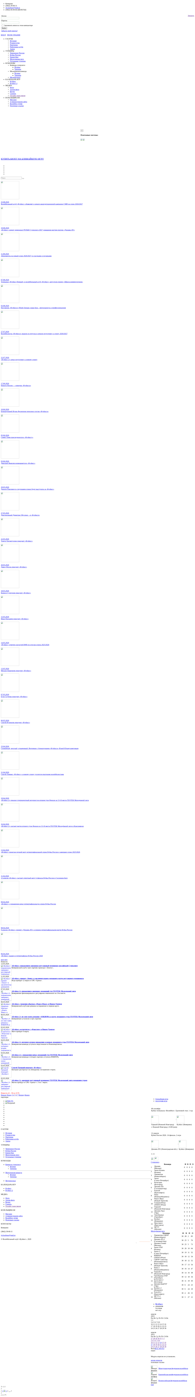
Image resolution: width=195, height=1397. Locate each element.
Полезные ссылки (17, 106)
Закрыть (191, 16)
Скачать (13, 94)
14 (161, 1342)
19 (156, 1344)
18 (154, 1344)
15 (163, 1342)
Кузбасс (13, 81)
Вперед (21, 1095)
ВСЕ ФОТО (159, 1349)
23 (165, 1344)
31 (161, 1338)
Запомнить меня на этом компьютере (18, 25)
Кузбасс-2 (13, 83)
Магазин (13, 100)
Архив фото (14, 90)
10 (152, 1342)
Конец (27, 1095)
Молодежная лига (17, 59)
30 (158, 1338)
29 (156, 1338)
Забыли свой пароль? (9, 31)
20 (158, 1344)
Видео (12, 92)
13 (158, 1342)
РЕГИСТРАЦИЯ (13, 35)
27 (152, 1338)
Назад (9, 1095)
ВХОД (3, 35)
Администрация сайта (18, 102)
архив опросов (156, 1360)
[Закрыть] (9, 1391)
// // (4, 1391)
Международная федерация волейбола (173, 1368)
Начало (3, 1095)
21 (161, 1344)
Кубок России (15, 55)
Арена (12, 49)
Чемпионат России (17, 53)
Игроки (17, 67)
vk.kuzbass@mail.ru (12, 8)
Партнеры (14, 45)
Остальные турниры (18, 61)
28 (154, 1338)
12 (156, 1342)
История (13, 41)
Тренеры (17, 69)
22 (163, 1344)
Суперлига (155, 1162)
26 (156, 1347)
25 (154, 1347)
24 (152, 1347)
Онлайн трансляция (17, 96)
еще (152, 1385)
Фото (12, 87)
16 (165, 1342)
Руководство (15, 43)
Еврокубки (14, 57)
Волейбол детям (16, 104)
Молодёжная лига (158, 1231)
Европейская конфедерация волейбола (173, 1374)
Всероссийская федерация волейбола (172, 1381)
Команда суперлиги (13, 1165)
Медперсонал (15, 77)
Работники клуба (16, 47)
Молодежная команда (13, 1173)
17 (152, 1344)
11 (154, 1342)
